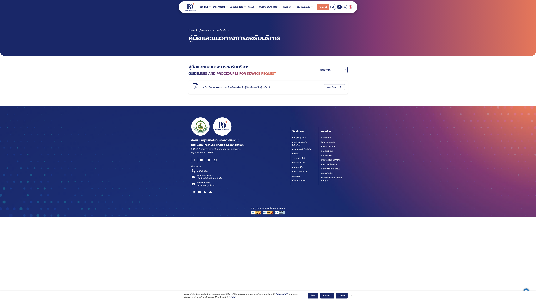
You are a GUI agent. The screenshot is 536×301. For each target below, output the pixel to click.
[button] (205, 7)
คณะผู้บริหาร (326, 155)
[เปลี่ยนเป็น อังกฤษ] (350, 7)
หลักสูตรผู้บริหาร (299, 137)
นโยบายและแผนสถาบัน (330, 168)
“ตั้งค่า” (232, 297)
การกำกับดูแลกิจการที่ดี (330, 159)
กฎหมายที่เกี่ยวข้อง (329, 164)
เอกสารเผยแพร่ (298, 162)
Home (191, 30)
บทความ (295, 153)
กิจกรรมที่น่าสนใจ (299, 171)
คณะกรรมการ (327, 151)
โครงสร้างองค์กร (328, 146)
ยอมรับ (342, 295)
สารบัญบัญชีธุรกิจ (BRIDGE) (299, 143)
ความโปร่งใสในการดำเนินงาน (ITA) (331, 179)
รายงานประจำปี (298, 158)
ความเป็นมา (326, 137)
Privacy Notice (278, 208)
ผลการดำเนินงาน (328, 173)
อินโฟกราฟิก (297, 167)
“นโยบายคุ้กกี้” (282, 294)
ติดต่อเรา (296, 176)
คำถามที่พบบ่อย (299, 180)
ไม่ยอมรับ (327, 295)
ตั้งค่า (313, 295)
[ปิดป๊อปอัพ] (351, 296)
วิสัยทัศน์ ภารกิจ (328, 142)
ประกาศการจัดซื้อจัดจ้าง (302, 149)
